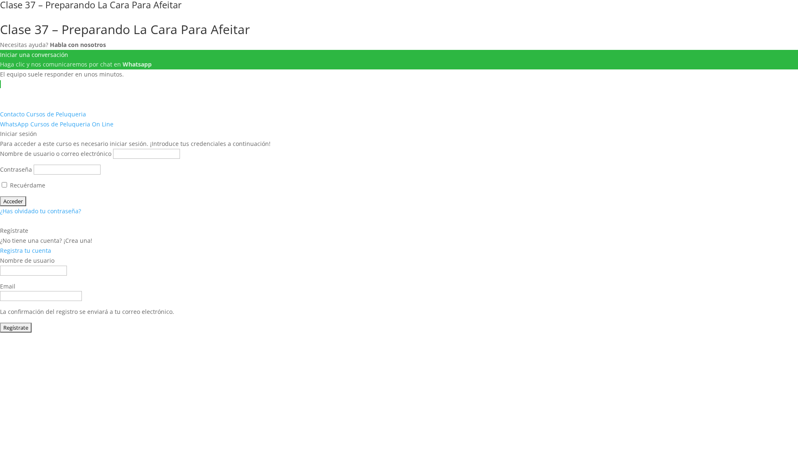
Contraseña (16, 169)
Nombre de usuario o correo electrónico (55, 154)
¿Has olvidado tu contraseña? (40, 211)
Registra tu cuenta (25, 250)
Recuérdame (26, 185)
